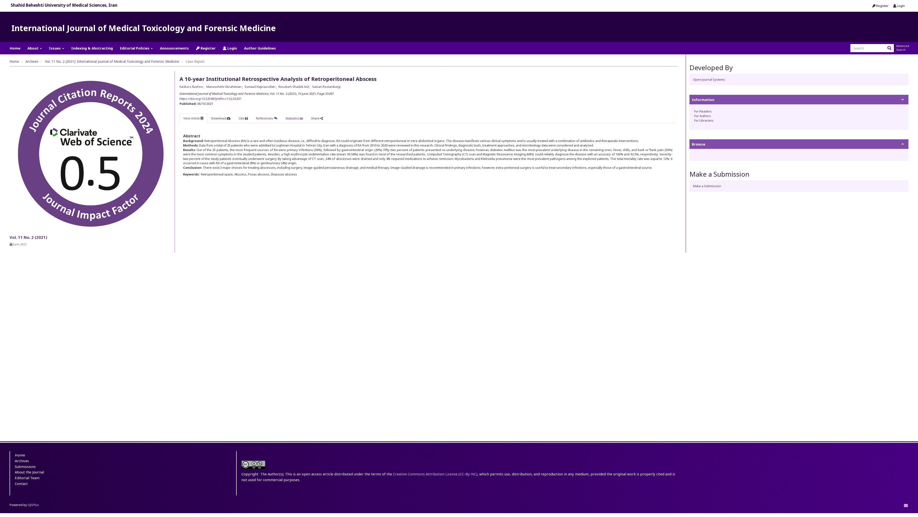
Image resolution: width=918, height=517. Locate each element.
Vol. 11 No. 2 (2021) (28, 237)
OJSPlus (33, 505)
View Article (192, 118)
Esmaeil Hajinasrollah (260, 86)
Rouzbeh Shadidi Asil (294, 86)
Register (881, 6)
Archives (32, 61)
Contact (21, 483)
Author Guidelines (260, 48)
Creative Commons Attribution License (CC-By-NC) (435, 474)
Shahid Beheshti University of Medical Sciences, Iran (64, 5)
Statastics (292, 118)
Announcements (174, 48)
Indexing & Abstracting (92, 48)
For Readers (703, 111)
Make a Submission (707, 186)
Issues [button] (55, 48)
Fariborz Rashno (192, 86)
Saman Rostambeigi (326, 86)
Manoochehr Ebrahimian (224, 86)
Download (219, 118)
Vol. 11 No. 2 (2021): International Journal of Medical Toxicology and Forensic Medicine (112, 61)
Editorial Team (27, 477)
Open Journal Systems (709, 79)
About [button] (33, 48)
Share (315, 118)
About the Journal (29, 472)
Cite (242, 118)
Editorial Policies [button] (135, 48)
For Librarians (704, 120)
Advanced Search (902, 47)
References (265, 118)
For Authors (702, 116)
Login (900, 6)
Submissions (25, 466)
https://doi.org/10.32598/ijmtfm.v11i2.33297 (210, 98)
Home (15, 48)
